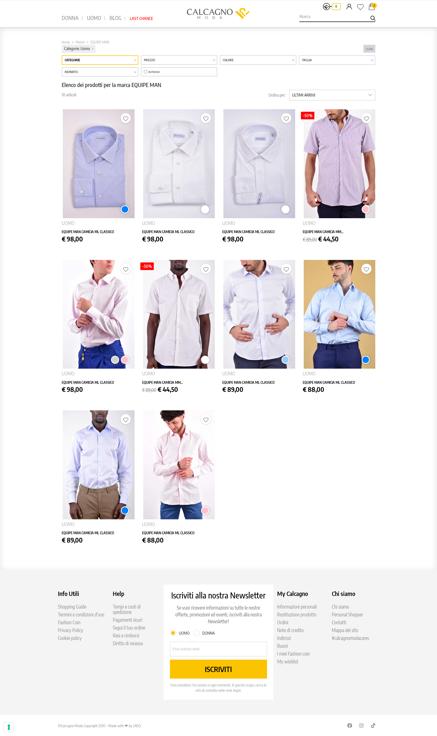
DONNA (70, 17)
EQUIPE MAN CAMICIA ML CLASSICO (88, 232)
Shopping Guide (72, 607)
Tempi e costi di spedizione (127, 609)
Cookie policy (70, 638)
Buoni (282, 646)
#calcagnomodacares (350, 638)
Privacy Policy (70, 630)
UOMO (94, 17)
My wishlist (287, 661)
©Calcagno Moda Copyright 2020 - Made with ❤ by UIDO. (99, 725)
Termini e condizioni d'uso (81, 614)
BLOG (115, 17)
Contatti (339, 622)
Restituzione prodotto (296, 614)
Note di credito (290, 630)
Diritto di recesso (128, 643)
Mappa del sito (345, 630)
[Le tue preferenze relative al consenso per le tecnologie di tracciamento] (9, 727)
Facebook (350, 725)
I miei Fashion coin (293, 654)
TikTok (373, 725)
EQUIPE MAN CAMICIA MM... (323, 232)
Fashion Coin (69, 622)
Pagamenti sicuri (127, 620)
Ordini (282, 622)
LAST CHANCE (141, 18)
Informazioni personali (297, 607)
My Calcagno (292, 593)
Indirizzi (284, 638)
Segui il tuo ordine (129, 628)
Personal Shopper (347, 614)
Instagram (362, 725)
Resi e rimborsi (126, 635)
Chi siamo (340, 607)
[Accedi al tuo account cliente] (349, 6)
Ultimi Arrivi (303, 95)
